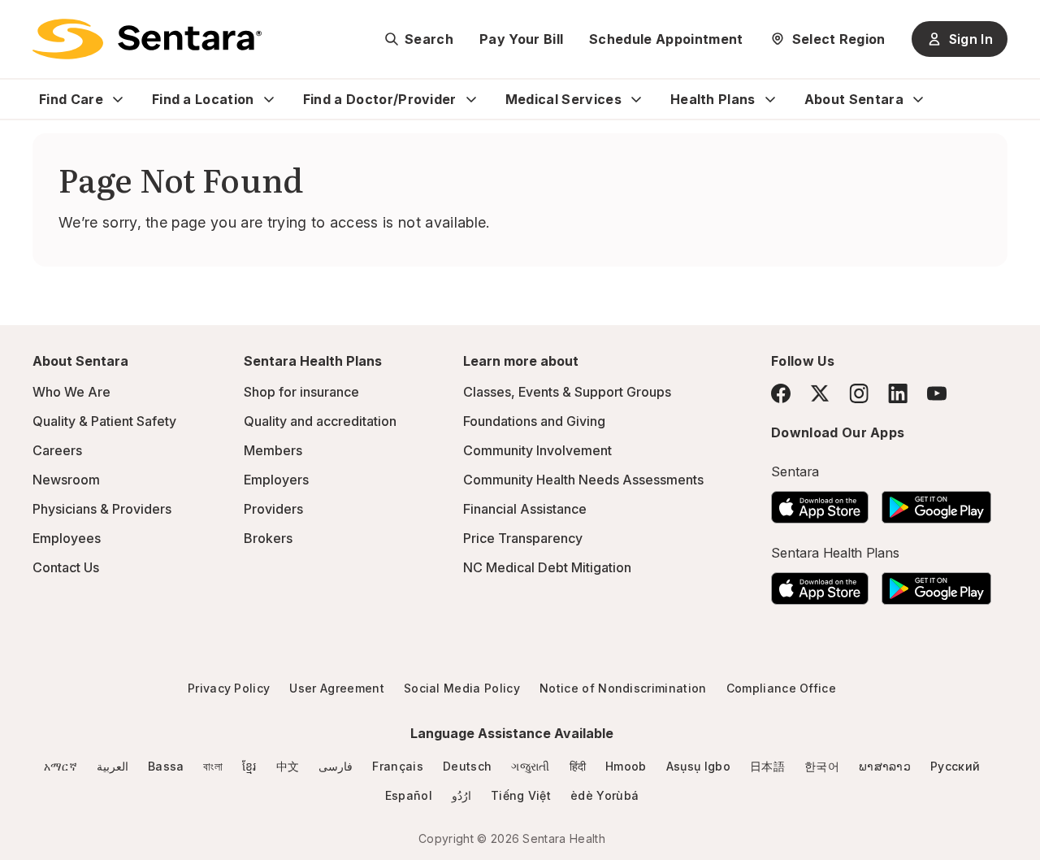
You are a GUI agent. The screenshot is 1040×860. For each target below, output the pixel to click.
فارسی (335, 766)
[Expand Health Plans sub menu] (770, 99)
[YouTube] (937, 393)
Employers (276, 479)
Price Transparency (523, 538)
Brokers (268, 538)
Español (408, 795)
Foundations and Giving (534, 421)
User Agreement (336, 688)
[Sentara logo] (147, 39)
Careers (57, 450)
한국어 (821, 766)
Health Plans (713, 99)
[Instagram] (859, 393)
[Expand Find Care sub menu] (118, 99)
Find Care (71, 99)
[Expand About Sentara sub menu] (918, 99)
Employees (66, 538)
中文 (288, 766)
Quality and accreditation (320, 421)
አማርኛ (60, 766)
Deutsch (467, 766)
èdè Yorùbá (604, 795)
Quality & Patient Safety (104, 421)
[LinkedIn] (898, 393)
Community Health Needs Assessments (583, 479)
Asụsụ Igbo (698, 766)
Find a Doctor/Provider (380, 99)
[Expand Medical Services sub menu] (636, 99)
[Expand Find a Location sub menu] (269, 99)
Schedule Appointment (666, 39)
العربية (112, 766)
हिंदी (578, 766)
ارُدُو (461, 795)
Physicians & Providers (101, 509)
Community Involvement (537, 450)
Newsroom (66, 479)
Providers (273, 509)
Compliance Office (781, 688)
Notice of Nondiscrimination (623, 688)
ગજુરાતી (530, 766)
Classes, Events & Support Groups (567, 392)
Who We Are (71, 392)
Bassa (166, 766)
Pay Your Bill (521, 39)
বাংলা (213, 766)
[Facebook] (781, 393)
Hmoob (626, 766)
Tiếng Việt (521, 795)
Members (273, 450)
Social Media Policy (462, 688)
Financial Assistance (525, 509)
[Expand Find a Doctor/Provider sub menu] (471, 99)
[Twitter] (820, 393)
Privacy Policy (229, 688)
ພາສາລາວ (885, 766)
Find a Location (203, 99)
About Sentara (854, 99)
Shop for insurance (301, 392)
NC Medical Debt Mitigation (547, 567)
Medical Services (563, 99)
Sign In (971, 39)
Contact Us (65, 567)
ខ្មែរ (249, 766)
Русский (955, 766)
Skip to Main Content (24, 23)
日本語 (767, 766)
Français (397, 766)
